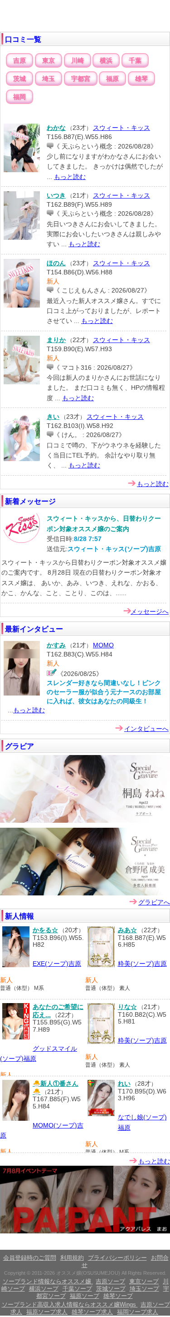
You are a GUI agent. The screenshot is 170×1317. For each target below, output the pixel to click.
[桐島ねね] (85, 821)
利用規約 (72, 1257)
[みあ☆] (101, 965)
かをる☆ (45, 930)
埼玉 (48, 78)
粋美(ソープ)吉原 (142, 963)
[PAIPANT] (85, 1231)
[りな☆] (101, 1042)
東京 (48, 60)
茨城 (19, 78)
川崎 (77, 60)
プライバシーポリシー (117, 1257)
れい (124, 1083)
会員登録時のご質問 (29, 1257)
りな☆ (127, 1006)
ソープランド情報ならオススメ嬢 (48, 1281)
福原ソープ (84, 1295)
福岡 (19, 96)
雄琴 (141, 78)
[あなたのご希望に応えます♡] (15, 1037)
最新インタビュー (34, 629)
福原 (112, 78)
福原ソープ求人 (47, 1311)
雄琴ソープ (118, 1295)
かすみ (56, 645)
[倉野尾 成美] (85, 893)
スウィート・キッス (121, 127)
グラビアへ (154, 902)
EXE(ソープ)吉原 (57, 963)
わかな (56, 127)
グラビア (19, 746)
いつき (56, 195)
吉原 (19, 60)
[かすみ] (22, 694)
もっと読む (70, 176)
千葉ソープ (77, 1288)
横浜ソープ (43, 1288)
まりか (56, 339)
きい (53, 416)
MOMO (103, 645)
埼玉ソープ (144, 1288)
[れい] (101, 1114)
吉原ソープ (110, 1281)
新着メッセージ (30, 501)
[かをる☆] (15, 965)
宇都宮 (80, 78)
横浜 (106, 60)
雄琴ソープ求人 (92, 1311)
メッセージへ (150, 611)
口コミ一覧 (23, 39)
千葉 (135, 60)
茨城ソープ (111, 1288)
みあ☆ (127, 930)
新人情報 (19, 916)
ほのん (56, 263)
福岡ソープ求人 (137, 1311)
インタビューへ (146, 728)
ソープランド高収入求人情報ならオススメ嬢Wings (70, 1304)
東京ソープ (144, 1281)
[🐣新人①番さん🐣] (15, 1119)
